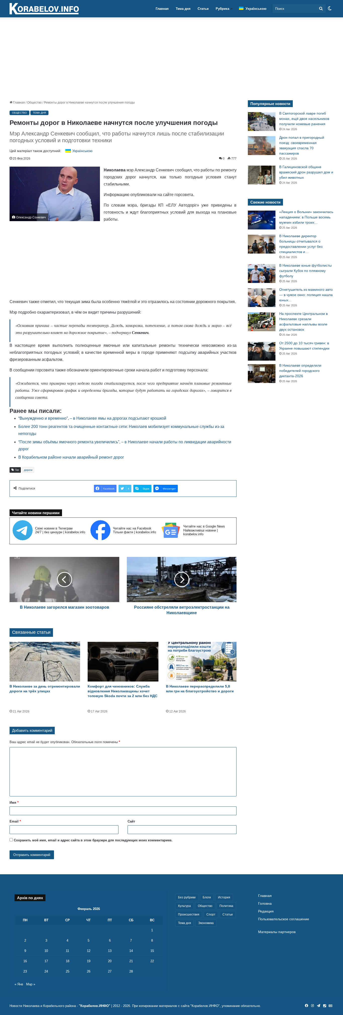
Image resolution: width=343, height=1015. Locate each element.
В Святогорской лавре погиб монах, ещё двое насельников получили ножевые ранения (304, 118)
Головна (265, 903)
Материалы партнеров (277, 932)
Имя (14, 802)
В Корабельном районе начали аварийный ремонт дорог (71, 457)
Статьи (203, 9)
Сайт (131, 821)
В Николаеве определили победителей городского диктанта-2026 (300, 370)
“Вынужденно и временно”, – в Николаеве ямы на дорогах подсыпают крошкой (92, 418)
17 (46, 961)
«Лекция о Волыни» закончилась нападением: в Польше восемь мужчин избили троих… (306, 217)
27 (109, 971)
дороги (28, 469)
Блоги (207, 897)
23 (25, 971)
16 (25, 961)
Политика (226, 906)
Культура (184, 906)
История (224, 897)
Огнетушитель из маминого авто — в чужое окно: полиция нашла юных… (306, 294)
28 (131, 971)
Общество (34, 102)
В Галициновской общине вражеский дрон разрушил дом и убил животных (306, 172)
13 (109, 951)
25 (67, 971)
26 (88, 971)
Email (15, 821)
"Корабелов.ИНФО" (94, 1006)
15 (152, 951)
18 (67, 961)
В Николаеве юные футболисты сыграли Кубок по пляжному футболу (305, 270)
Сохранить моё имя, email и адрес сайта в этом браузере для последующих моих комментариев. (93, 840)
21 (131, 961)
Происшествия (188, 914)
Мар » (30, 984)
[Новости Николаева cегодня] (44, 9)
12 (88, 951)
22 (152, 961)
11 (67, 951)
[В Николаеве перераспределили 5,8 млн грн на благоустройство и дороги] (201, 662)
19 (88, 961)
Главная (162, 9)
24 (46, 971)
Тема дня (183, 9)
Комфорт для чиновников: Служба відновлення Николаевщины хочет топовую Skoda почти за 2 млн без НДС (122, 691)
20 (109, 961)
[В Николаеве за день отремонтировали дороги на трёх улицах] (45, 662)
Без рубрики (187, 897)
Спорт (210, 914)
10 (46, 951)
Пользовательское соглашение (283, 919)
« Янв (19, 984)
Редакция (266, 911)
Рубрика (222, 9)
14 (131, 951)
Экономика (206, 923)
